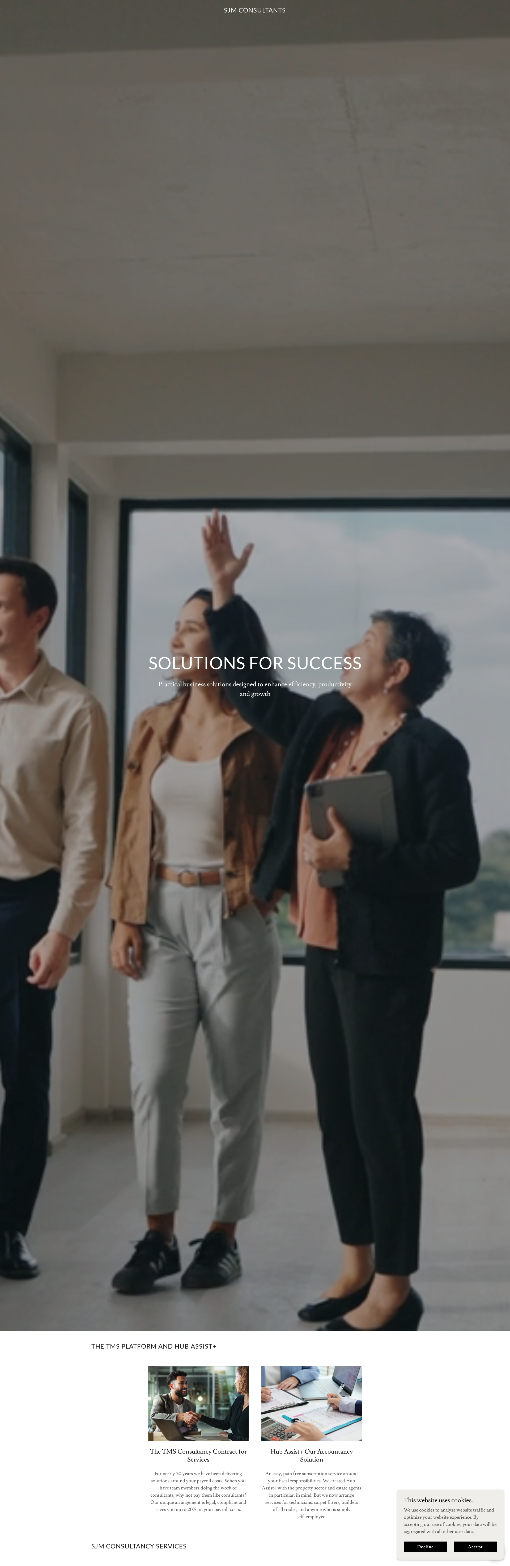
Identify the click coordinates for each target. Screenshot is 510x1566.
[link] (255, 11)
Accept (475, 1547)
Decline (425, 1547)
